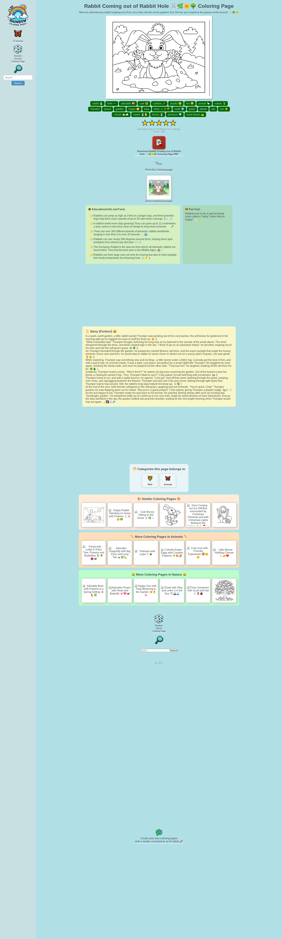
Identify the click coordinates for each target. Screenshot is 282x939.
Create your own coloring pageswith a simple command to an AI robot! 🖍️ (159, 840)
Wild (150, 484)
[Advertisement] (159, 295)
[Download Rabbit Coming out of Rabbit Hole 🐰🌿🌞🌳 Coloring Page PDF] (158, 142)
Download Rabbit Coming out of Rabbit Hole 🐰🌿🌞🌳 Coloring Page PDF (159, 152)
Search (18, 83)
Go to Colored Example (158, 201)
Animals (168, 484)
